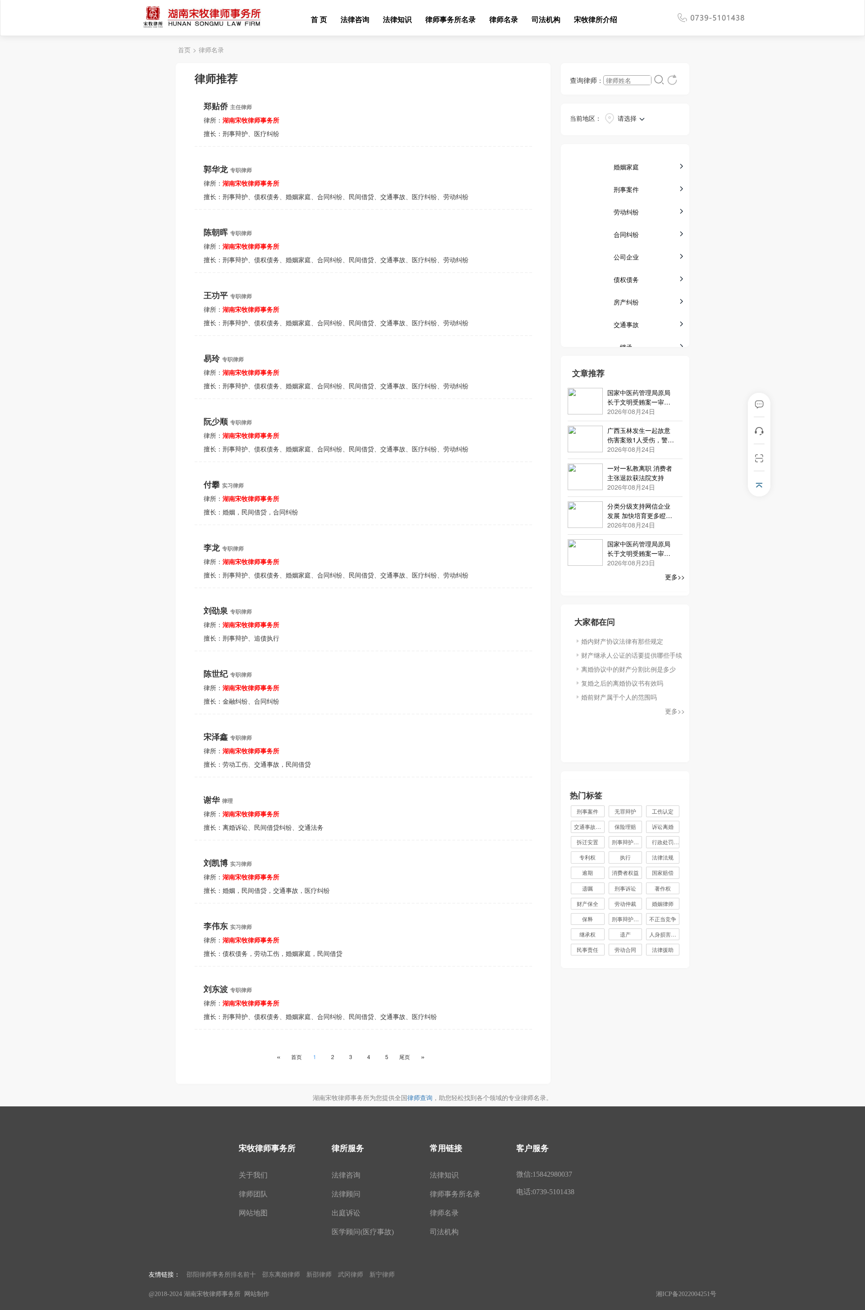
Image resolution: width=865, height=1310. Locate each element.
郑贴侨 (228, 105)
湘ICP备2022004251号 (686, 1294)
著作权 (663, 888)
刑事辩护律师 (627, 842)
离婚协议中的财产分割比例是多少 (628, 668)
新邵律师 (319, 1273)
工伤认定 (663, 811)
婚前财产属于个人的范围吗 (619, 696)
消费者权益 (625, 872)
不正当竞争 (662, 919)
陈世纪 (228, 673)
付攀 (224, 483)
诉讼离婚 (663, 826)
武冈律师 (350, 1273)
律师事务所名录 (450, 19)
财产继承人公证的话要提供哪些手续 (631, 655)
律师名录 (503, 19)
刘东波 (228, 988)
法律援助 (663, 949)
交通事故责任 (589, 826)
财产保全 (587, 903)
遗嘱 (587, 888)
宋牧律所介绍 (595, 19)
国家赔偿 (663, 872)
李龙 (224, 546)
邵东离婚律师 (281, 1273)
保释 (587, 919)
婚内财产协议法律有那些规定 (622, 641)
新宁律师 (382, 1273)
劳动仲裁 (625, 903)
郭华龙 (228, 168)
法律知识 (397, 19)
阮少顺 (228, 420)
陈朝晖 (228, 231)
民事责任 (587, 949)
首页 (184, 49)
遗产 (625, 934)
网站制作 (256, 1294)
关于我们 (253, 1175)
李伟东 (228, 925)
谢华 (218, 799)
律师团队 (253, 1194)
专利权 (587, 857)
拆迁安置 (587, 842)
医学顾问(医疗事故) (363, 1232)
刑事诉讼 (625, 888)
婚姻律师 (663, 903)
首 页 (319, 19)
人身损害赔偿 (664, 934)
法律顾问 (346, 1194)
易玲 (224, 357)
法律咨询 (355, 19)
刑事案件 (587, 811)
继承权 (587, 934)
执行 (625, 857)
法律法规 (663, 857)
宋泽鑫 (228, 736)
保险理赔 (625, 826)
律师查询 (419, 1097)
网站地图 (253, 1213)
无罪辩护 (625, 811)
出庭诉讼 (346, 1213)
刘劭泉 (228, 610)
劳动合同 (625, 949)
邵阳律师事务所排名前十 (221, 1273)
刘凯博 (228, 862)
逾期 (587, 872)
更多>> (675, 576)
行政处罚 (665, 842)
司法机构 (546, 19)
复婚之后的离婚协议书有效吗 (622, 682)
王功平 (228, 294)
